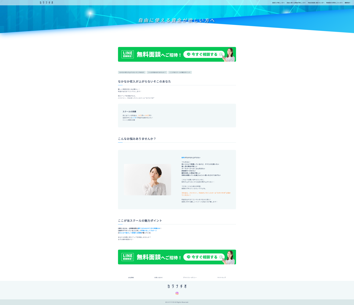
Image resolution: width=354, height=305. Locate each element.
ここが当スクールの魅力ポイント (180, 72)
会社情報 (131, 277)
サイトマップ (221, 277)
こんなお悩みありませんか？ (157, 72)
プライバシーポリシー (190, 277)
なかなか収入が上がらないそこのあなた (131, 72)
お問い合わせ (158, 277)
